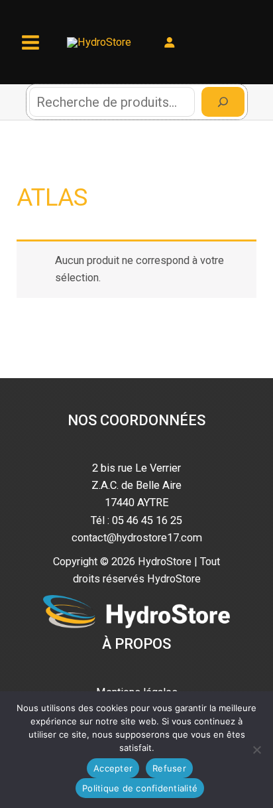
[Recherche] (223, 102)
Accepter (113, 768)
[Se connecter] (169, 42)
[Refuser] (256, 749)
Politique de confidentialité (139, 788)
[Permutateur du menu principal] (30, 42)
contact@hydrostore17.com (137, 537)
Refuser (169, 768)
